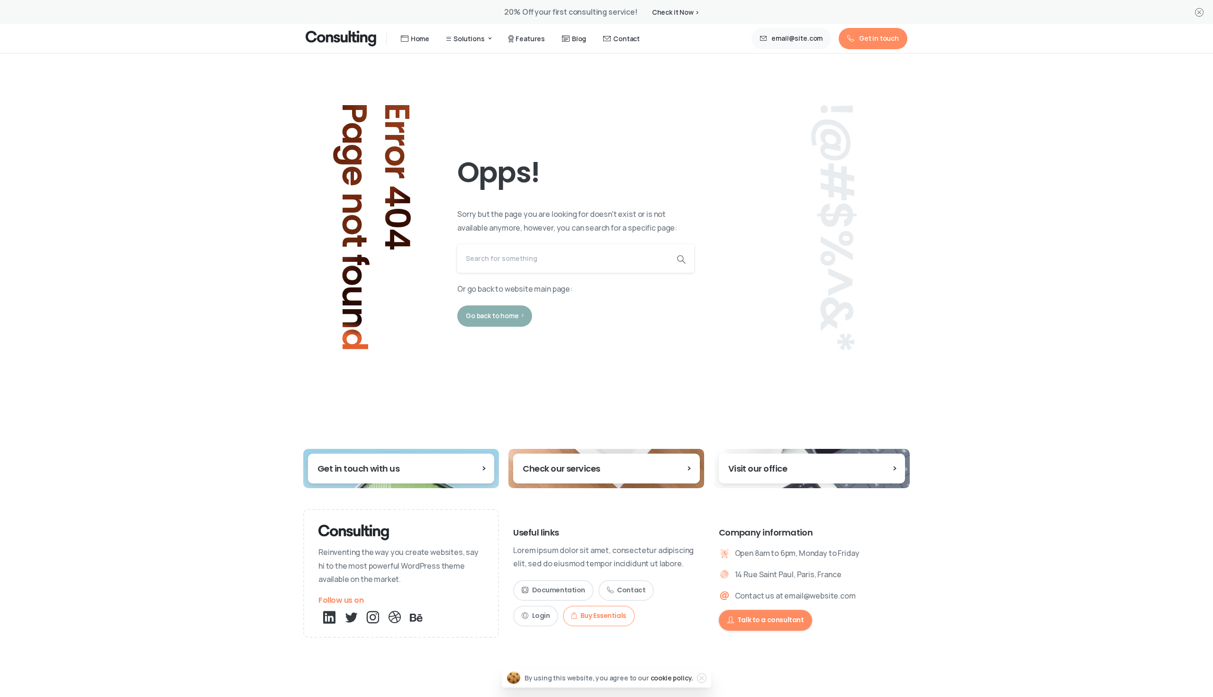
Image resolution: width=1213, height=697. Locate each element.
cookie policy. (672, 677)
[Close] (1199, 12)
